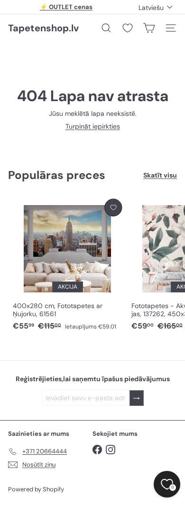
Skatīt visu (160, 175)
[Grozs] (149, 28)
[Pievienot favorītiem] (113, 207)
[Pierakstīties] (137, 398)
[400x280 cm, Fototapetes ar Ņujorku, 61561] (67, 265)
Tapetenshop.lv (43, 28)
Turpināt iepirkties (92, 126)
